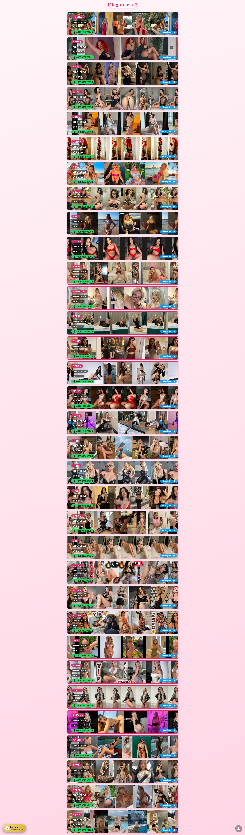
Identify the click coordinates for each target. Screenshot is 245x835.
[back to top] (238, 828)
